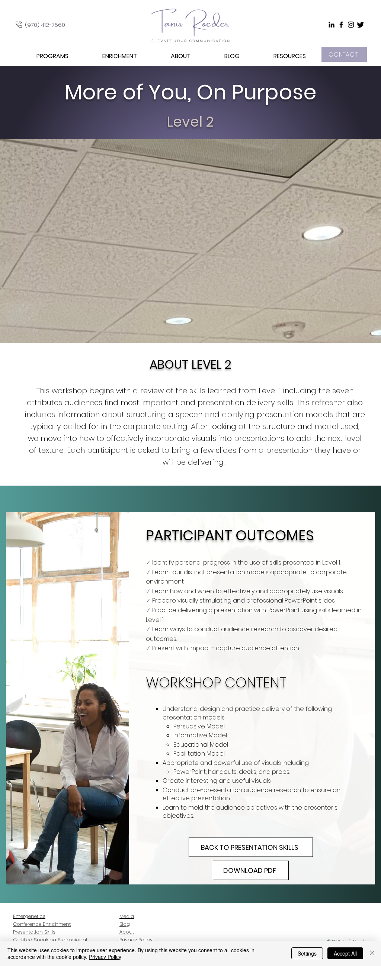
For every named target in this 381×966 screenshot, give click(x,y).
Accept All (345, 953)
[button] (41, 56)
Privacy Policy (105, 956)
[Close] (372, 953)
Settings (307, 953)
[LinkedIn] (331, 24)
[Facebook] (341, 24)
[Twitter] (360, 24)
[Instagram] (351, 24)
